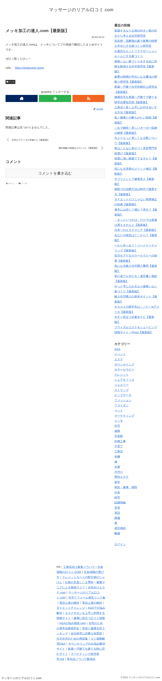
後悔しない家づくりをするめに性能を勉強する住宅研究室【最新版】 (135, 66)
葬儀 (117, 518)
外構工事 (120, 441)
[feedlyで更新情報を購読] (55, 98)
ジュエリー (121, 385)
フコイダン (121, 405)
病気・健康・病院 (125, 487)
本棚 (117, 456)
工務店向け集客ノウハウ (79, 567)
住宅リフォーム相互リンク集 (86, 597)
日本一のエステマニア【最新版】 (135, 230)
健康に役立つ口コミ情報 (89, 618)
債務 (117, 431)
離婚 (117, 533)
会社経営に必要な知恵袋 (86, 633)
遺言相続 (120, 528)
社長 (117, 492)
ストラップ (121, 390)
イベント (120, 354)
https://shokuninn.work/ (29, 67)
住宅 (117, 425)
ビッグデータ (122, 395)
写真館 (118, 436)
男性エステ (121, 477)
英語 (117, 512)
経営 (117, 497)
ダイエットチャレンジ (70, 607)
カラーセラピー (124, 369)
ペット (118, 410)
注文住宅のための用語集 (72, 638)
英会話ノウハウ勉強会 (81, 659)
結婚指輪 (120, 502)
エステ (118, 359)
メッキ (11, 82)
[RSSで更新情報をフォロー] (88, 98)
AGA (117, 349)
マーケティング (124, 415)
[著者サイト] (22, 98)
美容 (117, 507)
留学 (117, 482)
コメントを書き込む (55, 173)
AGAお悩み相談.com (72, 623)
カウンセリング (124, 364)
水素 (117, 466)
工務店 (118, 451)
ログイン (120, 544)
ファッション (122, 400)
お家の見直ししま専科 (79, 582)
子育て (118, 446)
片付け (118, 472)
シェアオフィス (124, 379)
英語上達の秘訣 (69, 602)
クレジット (121, 374)
